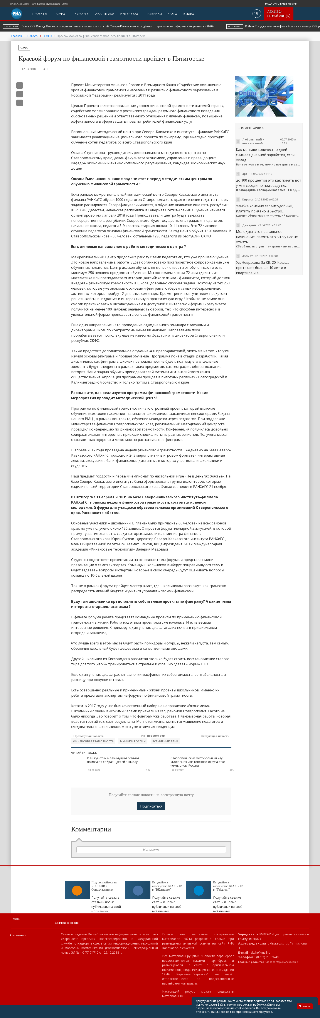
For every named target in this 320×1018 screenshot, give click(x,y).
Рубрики (154, 14)
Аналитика (104, 14)
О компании (18, 935)
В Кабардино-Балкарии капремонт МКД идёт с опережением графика (268, 190)
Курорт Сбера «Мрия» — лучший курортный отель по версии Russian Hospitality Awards (268, 215)
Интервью (129, 14)
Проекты (39, 14)
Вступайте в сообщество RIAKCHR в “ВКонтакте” (167, 886)
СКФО (60, 14)
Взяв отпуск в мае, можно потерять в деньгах (268, 164)
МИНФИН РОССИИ (133, 741)
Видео (188, 14)
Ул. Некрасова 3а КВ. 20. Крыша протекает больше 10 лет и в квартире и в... (262, 267)
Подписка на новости (66, 922)
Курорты (81, 14)
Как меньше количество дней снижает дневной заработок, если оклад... (265, 154)
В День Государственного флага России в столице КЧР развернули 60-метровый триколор (121, 26)
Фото (172, 14)
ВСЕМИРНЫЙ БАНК (165, 741)
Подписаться (151, 806)
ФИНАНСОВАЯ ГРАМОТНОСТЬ (93, 741)
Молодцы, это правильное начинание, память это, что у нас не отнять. (267, 236)
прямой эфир (276, 13)
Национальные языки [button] (281, 3)
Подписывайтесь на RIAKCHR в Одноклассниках (104, 886)
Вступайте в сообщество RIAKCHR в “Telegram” (228, 886)
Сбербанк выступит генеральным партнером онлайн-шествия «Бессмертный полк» (268, 246)
